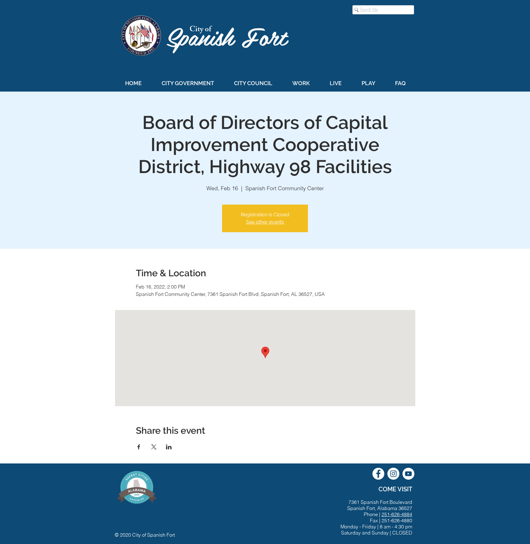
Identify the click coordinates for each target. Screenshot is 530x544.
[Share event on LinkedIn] (169, 446)
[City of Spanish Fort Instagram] (393, 474)
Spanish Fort (230, 35)
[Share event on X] (154, 446)
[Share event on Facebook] (139, 446)
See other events (265, 222)
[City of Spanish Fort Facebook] (378, 474)
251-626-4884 (397, 514)
